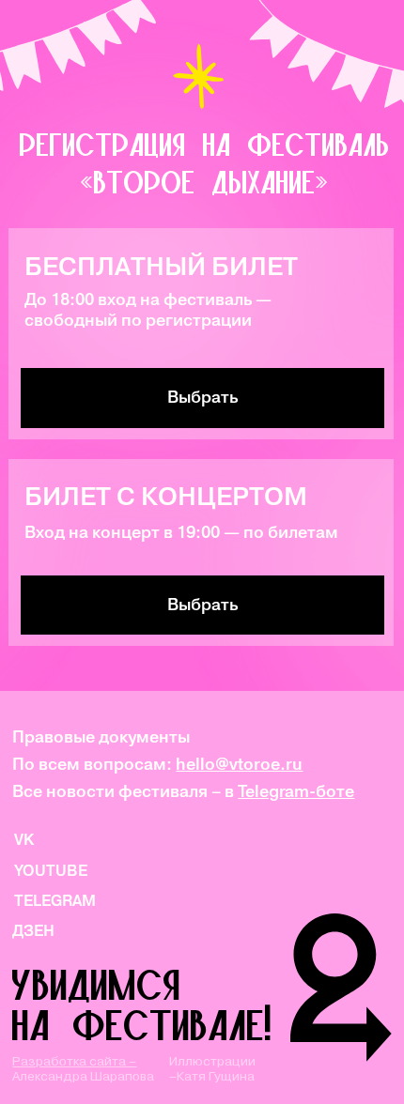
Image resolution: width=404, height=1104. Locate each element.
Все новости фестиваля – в (183, 791)
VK (24, 839)
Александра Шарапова (83, 1068)
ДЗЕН (33, 930)
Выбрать (202, 604)
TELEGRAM (55, 900)
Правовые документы (101, 737)
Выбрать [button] (202, 397)
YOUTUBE (50, 870)
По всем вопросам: (157, 764)
